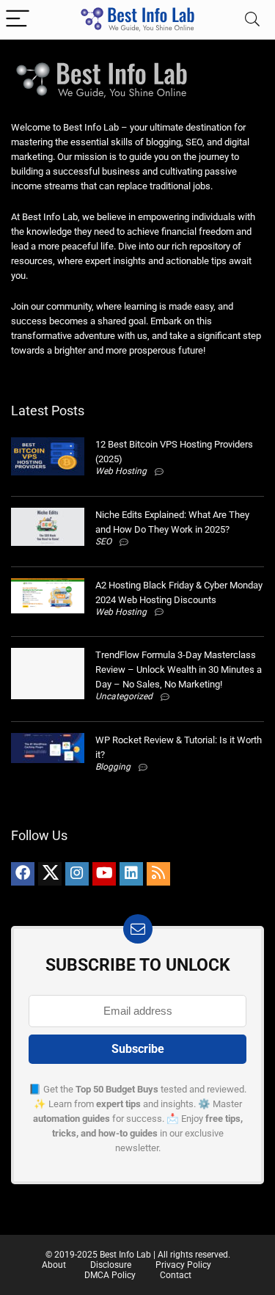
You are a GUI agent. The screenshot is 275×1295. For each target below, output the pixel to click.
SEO (103, 541)
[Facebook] (22, 874)
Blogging (113, 767)
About (54, 1265)
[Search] (252, 19)
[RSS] (158, 874)
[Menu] (17, 19)
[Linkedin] (131, 874)
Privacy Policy (183, 1265)
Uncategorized (124, 696)
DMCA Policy (110, 1275)
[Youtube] (104, 874)
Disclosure (110, 1265)
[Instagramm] (77, 874)
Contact (175, 1275)
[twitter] (50, 874)
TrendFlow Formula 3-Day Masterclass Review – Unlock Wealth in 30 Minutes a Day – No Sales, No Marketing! (178, 669)
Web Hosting (121, 471)
